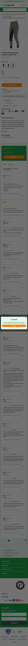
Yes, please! (14, 325)
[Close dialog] (26, 317)
